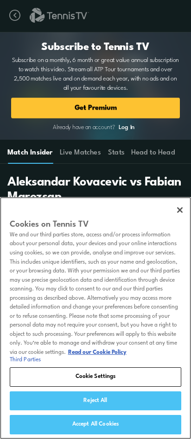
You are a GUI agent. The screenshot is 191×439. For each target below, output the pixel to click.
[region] (95, 318)
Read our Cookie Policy (97, 352)
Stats (116, 152)
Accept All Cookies (95, 424)
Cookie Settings (96, 376)
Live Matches (80, 152)
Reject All (95, 400)
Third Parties (25, 360)
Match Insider (30, 152)
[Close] (180, 210)
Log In (126, 127)
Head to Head (153, 152)
